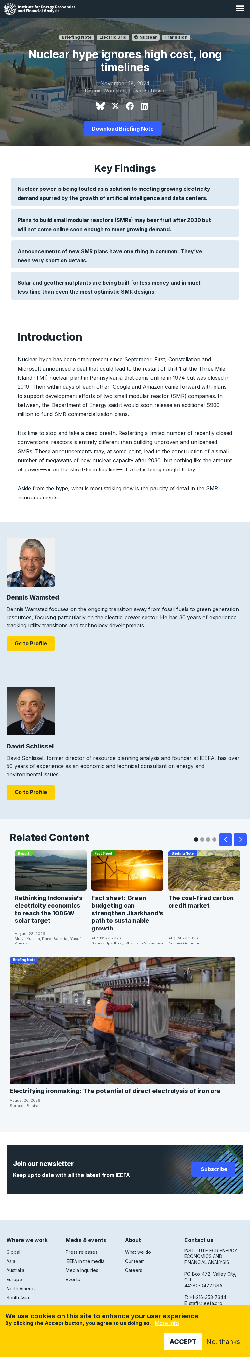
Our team (135, 1261)
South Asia (18, 1297)
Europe (14, 1279)
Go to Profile (31, 643)
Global (13, 1252)
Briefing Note (77, 37)
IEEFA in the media (85, 1261)
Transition (176, 37)
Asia (11, 1261)
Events (73, 1279)
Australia (15, 1270)
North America (22, 1288)
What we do (138, 1252)
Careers (133, 1270)
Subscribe (213, 1169)
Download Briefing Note (123, 128)
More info (167, 1323)
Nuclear (147, 37)
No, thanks (223, 1342)
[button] (240, 9)
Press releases (82, 1252)
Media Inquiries (82, 1270)
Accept (183, 1342)
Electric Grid (113, 37)
